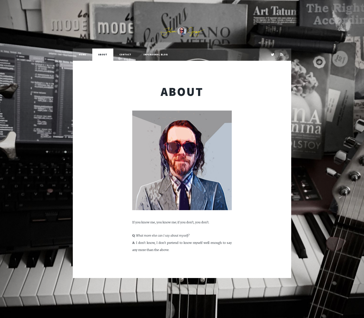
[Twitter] (272, 55)
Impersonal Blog (155, 54)
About (102, 54)
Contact (125, 54)
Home (82, 54)
